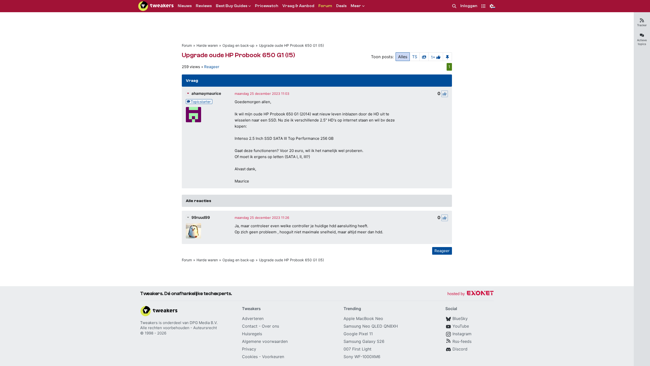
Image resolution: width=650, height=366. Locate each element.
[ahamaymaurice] (193, 114)
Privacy (249, 349)
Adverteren (253, 318)
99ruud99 (200, 217)
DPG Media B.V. (204, 322)
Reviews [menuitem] (204, 6)
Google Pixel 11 (358, 333)
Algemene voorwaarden (265, 341)
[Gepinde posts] (447, 57)
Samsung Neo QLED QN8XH (371, 326)
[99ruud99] (193, 230)
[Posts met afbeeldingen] (424, 57)
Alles (402, 56)
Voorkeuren (273, 356)
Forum (187, 45)
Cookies (250, 356)
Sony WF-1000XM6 (362, 356)
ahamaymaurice (206, 93)
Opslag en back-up (238, 45)
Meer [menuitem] (356, 6)
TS (414, 56)
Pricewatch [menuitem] (266, 6)
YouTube (460, 326)
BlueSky (460, 318)
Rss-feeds (462, 341)
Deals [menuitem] (341, 6)
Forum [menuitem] (325, 6)
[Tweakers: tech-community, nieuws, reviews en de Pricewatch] (156, 6)
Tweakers (149, 322)
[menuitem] (454, 6)
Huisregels (252, 333)
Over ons (270, 326)
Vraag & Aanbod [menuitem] (298, 6)
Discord (459, 349)
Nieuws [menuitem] (185, 6)
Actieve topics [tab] (642, 42)
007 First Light (357, 349)
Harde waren (207, 45)
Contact (249, 326)
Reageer (211, 66)
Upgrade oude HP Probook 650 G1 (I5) (291, 45)
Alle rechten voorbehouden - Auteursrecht (178, 327)
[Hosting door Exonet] (470, 294)
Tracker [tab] (642, 25)
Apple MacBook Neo (363, 318)
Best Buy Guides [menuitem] (231, 6)
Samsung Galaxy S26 (364, 341)
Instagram (462, 333)
